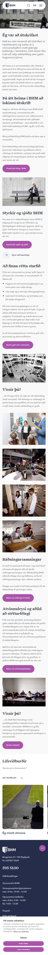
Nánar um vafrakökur (21, 931)
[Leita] (28, 5)
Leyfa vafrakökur (23, 949)
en (34, 5)
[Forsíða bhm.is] (8, 5)
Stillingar (23, 938)
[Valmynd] (40, 5)
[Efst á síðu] (42, 848)
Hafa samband (9, 915)
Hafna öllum (23, 943)
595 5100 (10, 868)
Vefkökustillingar (10, 876)
